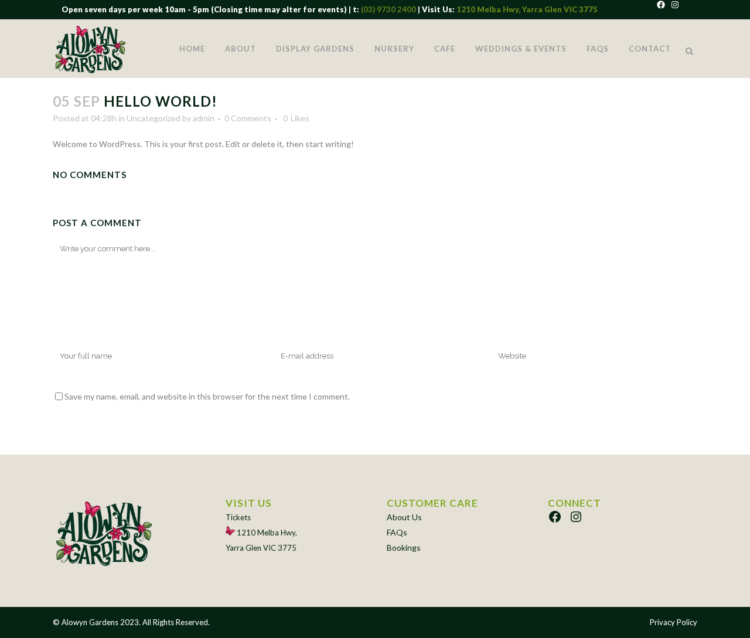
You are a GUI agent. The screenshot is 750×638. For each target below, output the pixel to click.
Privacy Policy (673, 622)
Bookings (404, 547)
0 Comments (247, 118)
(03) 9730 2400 (387, 9)
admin (203, 118)
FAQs (397, 532)
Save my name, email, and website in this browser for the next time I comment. (207, 396)
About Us (404, 517)
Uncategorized (153, 118)
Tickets (238, 517)
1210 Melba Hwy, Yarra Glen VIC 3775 (527, 9)
